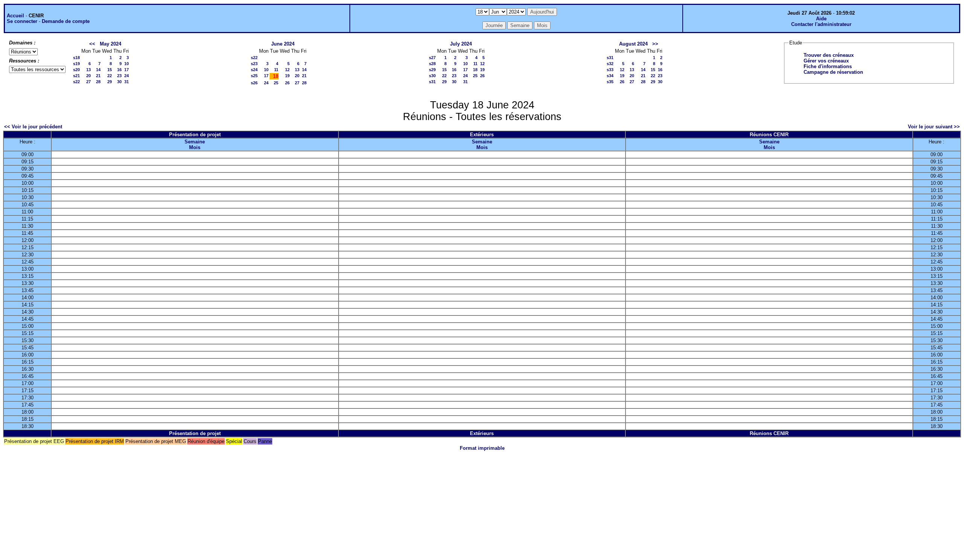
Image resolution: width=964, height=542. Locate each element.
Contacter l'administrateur (821, 24)
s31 (432, 81)
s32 (610, 63)
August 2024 (633, 44)
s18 (76, 57)
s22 (76, 81)
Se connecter (22, 21)
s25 (254, 75)
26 (287, 83)
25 (276, 83)
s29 (432, 69)
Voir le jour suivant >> (934, 126)
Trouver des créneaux (829, 55)
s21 (76, 75)
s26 (254, 83)
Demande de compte (66, 21)
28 (98, 81)
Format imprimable (482, 448)
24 (126, 75)
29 (109, 81)
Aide (821, 18)
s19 (76, 63)
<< (92, 44)
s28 (432, 63)
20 (88, 75)
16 (119, 69)
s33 (610, 69)
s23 (254, 63)
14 (98, 69)
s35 (610, 81)
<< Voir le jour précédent (33, 126)
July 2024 (461, 44)
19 (287, 75)
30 (119, 81)
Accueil (15, 15)
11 (276, 69)
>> (655, 44)
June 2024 (282, 44)
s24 (254, 69)
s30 (432, 75)
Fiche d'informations (828, 66)
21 (98, 75)
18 (475, 69)
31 (126, 81)
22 (109, 75)
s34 (610, 75)
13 (88, 69)
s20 (76, 69)
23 (119, 75)
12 (287, 69)
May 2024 (110, 44)
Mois (194, 147)
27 (88, 81)
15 (109, 69)
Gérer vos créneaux (826, 61)
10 (126, 63)
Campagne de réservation (833, 72)
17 (126, 69)
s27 (432, 57)
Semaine (195, 142)
